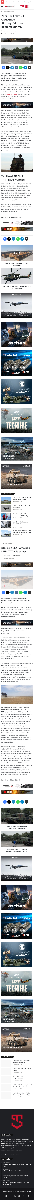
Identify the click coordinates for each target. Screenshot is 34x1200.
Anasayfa (5, 11)
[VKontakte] (16, 67)
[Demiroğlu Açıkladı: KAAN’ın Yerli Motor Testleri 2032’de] (6, 533)
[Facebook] (3, 67)
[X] (8, 67)
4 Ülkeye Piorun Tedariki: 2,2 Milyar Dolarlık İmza (22, 499)
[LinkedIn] (12, 67)
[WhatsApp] (21, 67)
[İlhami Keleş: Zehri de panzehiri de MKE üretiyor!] (6, 516)
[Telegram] (25, 67)
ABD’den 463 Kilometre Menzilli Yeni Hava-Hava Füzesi (21, 524)
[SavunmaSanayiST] (17, 6)
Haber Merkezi (6, 31)
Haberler (11, 11)
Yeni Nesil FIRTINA (11, 94)
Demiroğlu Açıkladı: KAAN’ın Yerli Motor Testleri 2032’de (22, 532)
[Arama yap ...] (32, 7)
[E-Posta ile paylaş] (29, 67)
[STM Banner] (17, 105)
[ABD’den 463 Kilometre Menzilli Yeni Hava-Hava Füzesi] (6, 524)
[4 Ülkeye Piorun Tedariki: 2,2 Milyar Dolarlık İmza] (6, 500)
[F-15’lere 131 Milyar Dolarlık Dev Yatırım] (6, 508)
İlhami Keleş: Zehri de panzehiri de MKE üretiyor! (21, 515)
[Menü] (2, 7)
